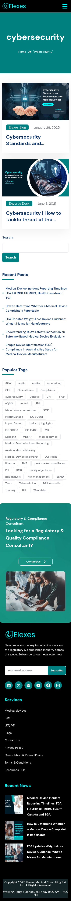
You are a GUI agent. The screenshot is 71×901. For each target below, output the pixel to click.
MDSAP (27, 436)
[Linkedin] (9, 685)
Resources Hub (15, 770)
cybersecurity (14, 396)
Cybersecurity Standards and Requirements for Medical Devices (26, 140)
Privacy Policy (14, 748)
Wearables (39, 490)
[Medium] (28, 685)
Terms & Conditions (18, 763)
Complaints (48, 390)
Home (22, 52)
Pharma (10, 463)
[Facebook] (48, 685)
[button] (65, 6)
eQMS (9, 403)
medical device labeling (20, 450)
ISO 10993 (11, 430)
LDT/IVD (10, 725)
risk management (39, 476)
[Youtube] (38, 685)
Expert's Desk (19, 203)
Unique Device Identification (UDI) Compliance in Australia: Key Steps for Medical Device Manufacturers (32, 349)
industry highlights (41, 423)
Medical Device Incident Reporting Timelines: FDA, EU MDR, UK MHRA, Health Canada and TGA (36, 293)
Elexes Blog (17, 127)
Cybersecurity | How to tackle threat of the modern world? (33, 216)
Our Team (51, 456)
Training (10, 490)
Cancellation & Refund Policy (24, 755)
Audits (36, 383)
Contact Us (33, 561)
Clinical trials (25, 390)
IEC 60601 (36, 416)
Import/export (14, 423)
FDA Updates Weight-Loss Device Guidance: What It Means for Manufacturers (36, 321)
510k (8, 383)
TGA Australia (51, 483)
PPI (7, 470)
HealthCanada (14, 416)
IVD (46, 430)
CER (7, 390)
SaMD (60, 476)
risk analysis (13, 476)
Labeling (10, 436)
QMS (19, 470)
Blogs (8, 733)
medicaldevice (48, 436)
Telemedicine (27, 483)
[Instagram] (58, 685)
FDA (38, 403)
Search (7, 237)
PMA (24, 463)
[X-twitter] (19, 685)
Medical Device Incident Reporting (27, 443)
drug (62, 396)
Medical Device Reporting (21, 456)
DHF (49, 396)
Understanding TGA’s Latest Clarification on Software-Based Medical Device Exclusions (35, 334)
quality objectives (40, 470)
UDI (24, 490)
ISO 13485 (31, 430)
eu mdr (24, 403)
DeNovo (35, 396)
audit (21, 383)
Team (8, 483)
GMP (46, 410)
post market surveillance (49, 463)
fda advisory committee (20, 410)
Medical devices (16, 711)
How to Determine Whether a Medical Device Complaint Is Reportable (36, 308)
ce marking (54, 383)
